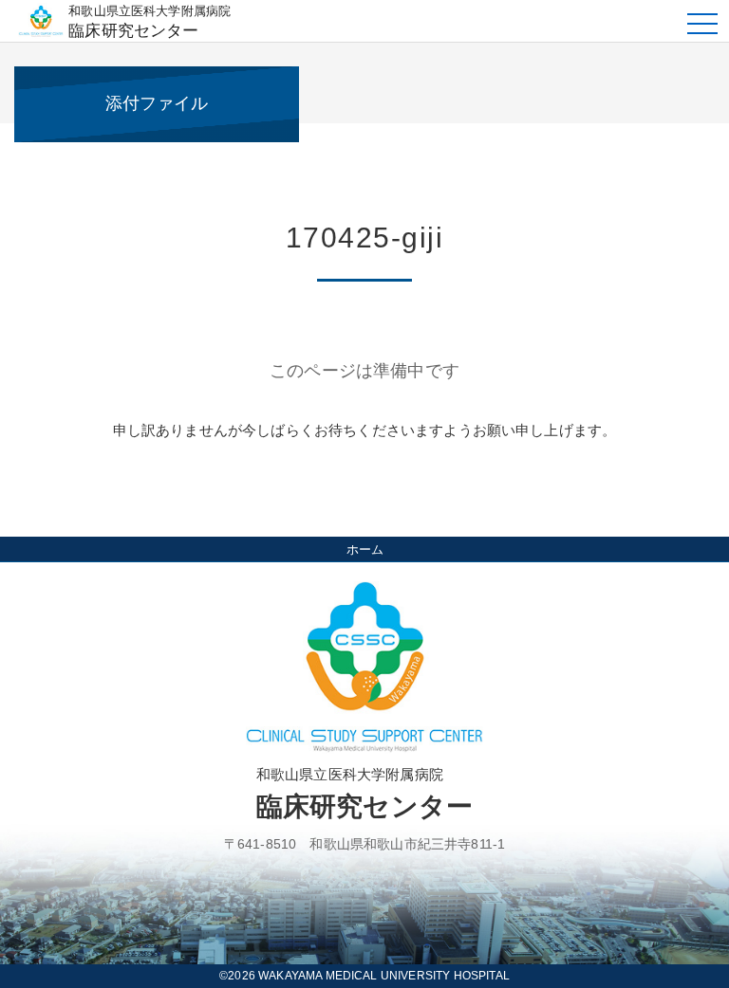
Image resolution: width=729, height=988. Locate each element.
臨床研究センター (149, 21)
